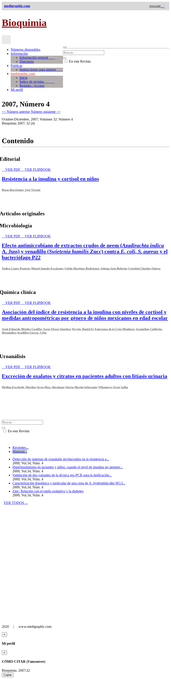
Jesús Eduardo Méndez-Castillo (21, 329)
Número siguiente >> (46, 112)
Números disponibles (25, 49)
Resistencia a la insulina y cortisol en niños (50, 179)
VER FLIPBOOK (38, 169)
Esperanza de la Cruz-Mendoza (114, 329)
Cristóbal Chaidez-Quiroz (144, 268)
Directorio (27, 61)
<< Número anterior (16, 112)
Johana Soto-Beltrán (113, 268)
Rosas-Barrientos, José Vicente (21, 190)
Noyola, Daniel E (82, 329)
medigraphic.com (23, 73)
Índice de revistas (37, 82)
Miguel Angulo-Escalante (47, 268)
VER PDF (13, 169)
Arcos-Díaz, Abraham (50, 387)
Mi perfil (17, 90)
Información (19, 53)
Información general (37, 57)
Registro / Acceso (32, 86)
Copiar (8, 675)
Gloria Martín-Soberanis (81, 387)
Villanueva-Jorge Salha (113, 387)
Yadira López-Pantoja (16, 268)
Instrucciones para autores (41, 69)
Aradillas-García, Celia (32, 332)
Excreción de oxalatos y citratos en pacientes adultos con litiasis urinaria (84, 376)
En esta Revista (79, 61)
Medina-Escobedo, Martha (18, 387)
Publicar (16, 65)
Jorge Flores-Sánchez (56, 329)
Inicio (24, 78)
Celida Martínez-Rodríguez (81, 268)
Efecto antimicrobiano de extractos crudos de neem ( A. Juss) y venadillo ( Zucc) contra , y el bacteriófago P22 (85, 251)
